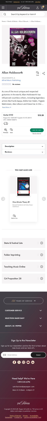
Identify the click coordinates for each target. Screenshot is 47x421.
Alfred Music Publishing (11, 80)
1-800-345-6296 (23, 382)
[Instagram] (23, 362)
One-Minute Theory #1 (21, 202)
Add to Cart (37, 130)
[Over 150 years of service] (23, 301)
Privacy (25, 416)
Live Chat (37, 2)
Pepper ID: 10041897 (10, 118)
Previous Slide (3, 199)
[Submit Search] (4, 14)
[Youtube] (28, 362)
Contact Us (16, 2)
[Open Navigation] (3, 8)
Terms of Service (15, 416)
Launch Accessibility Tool (32, 417)
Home (4, 21)
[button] (23, 46)
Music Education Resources (24, 21)
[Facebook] (14, 362)
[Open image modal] (23, 48)
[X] (19, 362)
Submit (38, 355)
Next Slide (44, 199)
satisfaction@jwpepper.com (23, 387)
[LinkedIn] (32, 362)
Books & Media (12, 21)
